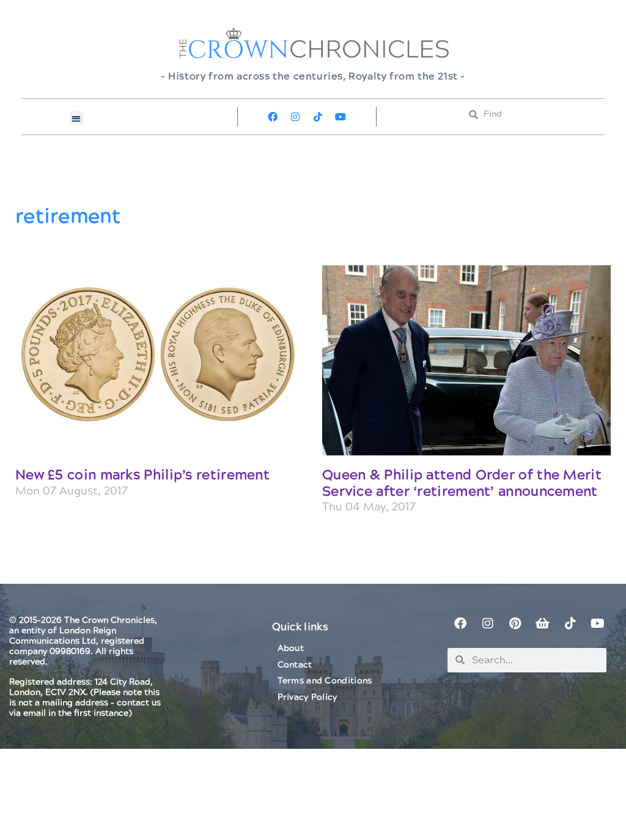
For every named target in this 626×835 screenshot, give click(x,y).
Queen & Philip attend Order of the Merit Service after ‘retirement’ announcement (462, 483)
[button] (77, 118)
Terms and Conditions (325, 681)
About (291, 648)
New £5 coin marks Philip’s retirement (142, 475)
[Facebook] (272, 117)
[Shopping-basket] (543, 623)
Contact (295, 665)
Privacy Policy (307, 697)
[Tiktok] (318, 117)
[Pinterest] (515, 623)
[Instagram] (295, 117)
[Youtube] (340, 117)
